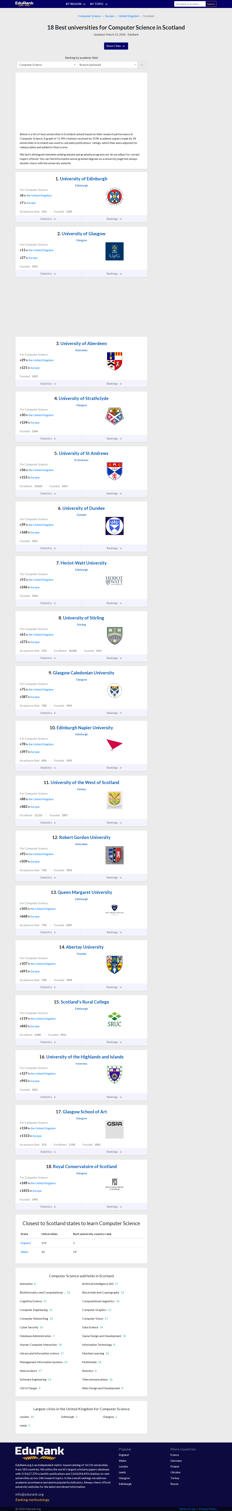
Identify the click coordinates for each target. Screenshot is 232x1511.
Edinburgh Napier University (81, 727)
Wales (24, 1251)
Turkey (174, 1478)
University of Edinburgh (81, 178)
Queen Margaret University (81, 892)
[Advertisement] (46, 103)
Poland (174, 1466)
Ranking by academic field (81, 57)
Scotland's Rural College (81, 1001)
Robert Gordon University (81, 837)
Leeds (122, 1472)
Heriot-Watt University (81, 562)
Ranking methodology (32, 1500)
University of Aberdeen (81, 343)
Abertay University (81, 947)
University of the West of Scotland (81, 782)
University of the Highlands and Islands (81, 1056)
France (174, 1454)
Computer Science (89, 16)
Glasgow (124, 1478)
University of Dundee (81, 508)
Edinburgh (125, 1483)
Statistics (46, 218)
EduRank (133, 34)
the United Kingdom (39, 195)
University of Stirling (81, 617)
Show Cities (113, 45)
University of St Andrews (81, 453)
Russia (174, 1483)
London (123, 1466)
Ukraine (175, 1472)
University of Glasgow (81, 233)
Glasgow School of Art (81, 1111)
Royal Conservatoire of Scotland (81, 1166)
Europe (109, 16)
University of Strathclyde (81, 398)
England (26, 1243)
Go (142, 64)
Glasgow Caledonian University (81, 672)
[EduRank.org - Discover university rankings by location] (24, 3)
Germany (176, 1460)
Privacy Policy (208, 1508)
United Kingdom (128, 16)
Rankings (113, 218)
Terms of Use (187, 1508)
